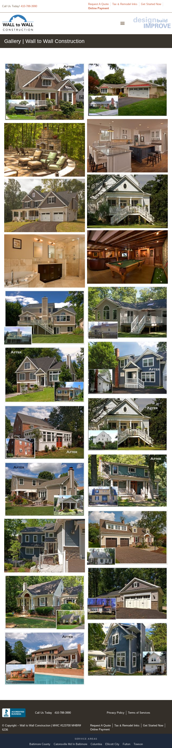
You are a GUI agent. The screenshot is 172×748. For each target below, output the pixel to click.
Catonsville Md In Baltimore (70, 744)
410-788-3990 (29, 6)
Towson (138, 744)
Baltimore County (39, 744)
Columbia (96, 744)
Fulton (126, 744)
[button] (122, 23)
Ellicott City (112, 744)
